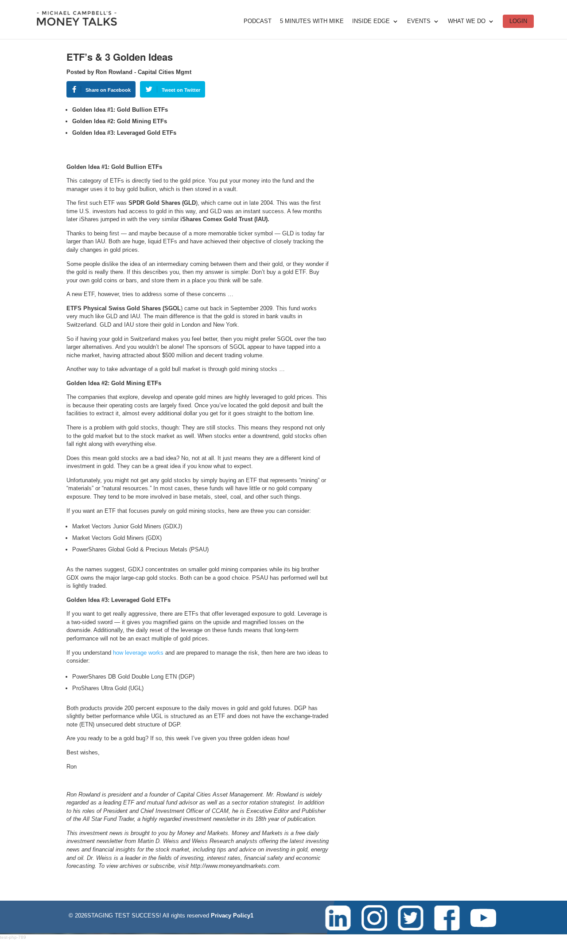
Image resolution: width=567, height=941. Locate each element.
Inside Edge (371, 21)
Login (518, 21)
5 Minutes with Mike (312, 21)
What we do (466, 21)
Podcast (258, 21)
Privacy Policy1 (232, 915)
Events (419, 21)
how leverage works (138, 652)
